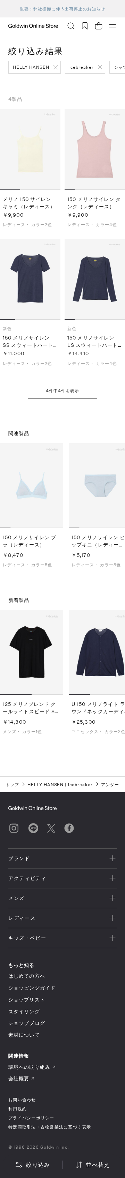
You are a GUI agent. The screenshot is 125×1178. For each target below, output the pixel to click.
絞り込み (38, 1164)
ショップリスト (26, 999)
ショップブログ (26, 1023)
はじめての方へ (26, 975)
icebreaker (81, 67)
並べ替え (98, 1164)
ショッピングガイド (32, 987)
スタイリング (24, 1011)
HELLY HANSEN (31, 67)
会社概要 (18, 1078)
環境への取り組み (29, 1067)
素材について (24, 1034)
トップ (12, 784)
